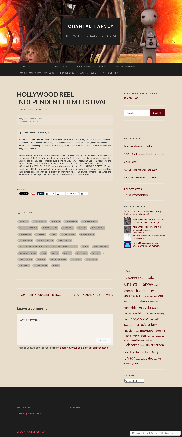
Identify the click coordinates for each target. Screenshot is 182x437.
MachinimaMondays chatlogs (138, 146)
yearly (135, 363)
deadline (129, 295)
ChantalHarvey (42, 109)
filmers (128, 307)
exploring (25, 234)
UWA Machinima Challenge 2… (148, 222)
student (76, 259)
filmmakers (87, 234)
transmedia (140, 359)
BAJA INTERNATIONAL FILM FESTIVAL (39, 294)
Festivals (27, 212)
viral (155, 359)
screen (142, 345)
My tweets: (23, 408)
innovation (128, 325)
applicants (39, 221)
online (96, 253)
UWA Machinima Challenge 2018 (140, 169)
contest (68, 228)
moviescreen (140, 335)
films (126, 319)
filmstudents (45, 240)
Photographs (110, 73)
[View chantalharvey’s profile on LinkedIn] (132, 98)
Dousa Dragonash (141, 242)
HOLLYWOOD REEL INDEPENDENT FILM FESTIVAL (55, 139)
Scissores (131, 345)
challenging (90, 221)
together (145, 351)
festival (41, 234)
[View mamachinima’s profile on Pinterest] (130, 98)
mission (136, 331)
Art (82, 73)
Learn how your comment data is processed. (84, 347)
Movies (128, 335)
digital (82, 228)
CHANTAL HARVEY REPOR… (148, 227)
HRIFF (85, 247)
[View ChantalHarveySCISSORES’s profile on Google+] (139, 98)
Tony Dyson (40, 265)
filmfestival (69, 234)
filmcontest (151, 301)
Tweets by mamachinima (136, 194)
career (154, 278)
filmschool (26, 240)
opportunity (128, 340)
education (98, 228)
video (56, 265)
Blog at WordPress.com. (32, 432)
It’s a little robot (59, 66)
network (82, 253)
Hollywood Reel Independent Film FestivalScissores (48, 247)
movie (67, 253)
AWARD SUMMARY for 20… (147, 219)
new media (151, 336)
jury (44, 253)
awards (56, 221)
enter (160, 295)
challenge (71, 221)
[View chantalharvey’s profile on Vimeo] (137, 98)
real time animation (142, 339)
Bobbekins (75, 408)
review (41, 259)
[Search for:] (144, 112)
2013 (126, 278)
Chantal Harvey (91, 26)
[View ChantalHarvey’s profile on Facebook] (125, 98)
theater (24, 265)
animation (135, 277)
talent (127, 351)
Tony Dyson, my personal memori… (147, 212)
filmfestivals (130, 313)
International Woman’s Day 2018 (140, 177)
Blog (93, 73)
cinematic (157, 285)
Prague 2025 (67, 73)
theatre (135, 351)
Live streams (83, 66)
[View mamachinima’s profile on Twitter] (128, 98)
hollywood (65, 240)
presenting (26, 259)
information (154, 319)
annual (24, 221)
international (28, 253)
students (92, 259)
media (55, 253)
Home (23, 66)
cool (158, 291)
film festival (153, 308)
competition (50, 228)
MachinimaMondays (126, 66)
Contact (38, 66)
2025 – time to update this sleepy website (144, 154)
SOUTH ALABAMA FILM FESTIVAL (93, 294)
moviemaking (157, 330)
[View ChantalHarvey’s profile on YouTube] (134, 98)
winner (128, 363)
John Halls (138, 211)
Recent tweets (133, 189)
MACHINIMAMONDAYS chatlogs (37, 73)
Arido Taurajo (131, 161)
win (159, 358)
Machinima (103, 66)
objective (160, 336)
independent (101, 247)
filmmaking (159, 314)
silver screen (58, 259)
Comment (103, 340)
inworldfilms (139, 235)
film (53, 234)
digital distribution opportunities (145, 296)
